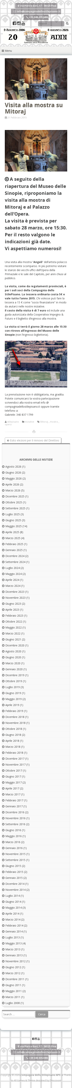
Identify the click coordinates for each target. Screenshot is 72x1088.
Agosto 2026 (13, 466)
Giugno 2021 (13, 639)
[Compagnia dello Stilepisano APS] (36, 42)
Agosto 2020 (13, 651)
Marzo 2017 (12, 794)
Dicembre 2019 (14, 675)
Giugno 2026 (13, 472)
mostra (54, 421)
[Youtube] (23, 24)
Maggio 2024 (13, 574)
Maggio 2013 (13, 943)
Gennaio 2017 (14, 806)
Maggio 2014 (13, 907)
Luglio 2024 (12, 568)
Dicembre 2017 (14, 758)
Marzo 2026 (12, 490)
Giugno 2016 (13, 830)
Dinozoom (55, 1080)
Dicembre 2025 (14, 496)
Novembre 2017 (15, 764)
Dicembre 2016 (14, 812)
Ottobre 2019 (13, 681)
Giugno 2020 (13, 657)
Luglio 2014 (12, 895)
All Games (19, 1080)
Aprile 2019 (12, 705)
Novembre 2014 (15, 890)
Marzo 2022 (12, 633)
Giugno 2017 (13, 776)
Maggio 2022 (13, 627)
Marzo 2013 (12, 949)
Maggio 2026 (13, 478)
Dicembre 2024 (14, 556)
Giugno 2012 (13, 967)
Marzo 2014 (12, 919)
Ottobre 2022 (13, 621)
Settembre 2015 (15, 860)
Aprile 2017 (12, 788)
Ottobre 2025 (13, 502)
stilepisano (13, 421)
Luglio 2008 (12, 1003)
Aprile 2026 (12, 484)
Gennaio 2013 (14, 955)
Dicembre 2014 (14, 884)
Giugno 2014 (13, 901)
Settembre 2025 (15, 508)
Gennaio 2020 (14, 669)
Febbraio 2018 (14, 752)
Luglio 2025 (12, 514)
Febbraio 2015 (14, 872)
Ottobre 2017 (13, 770)
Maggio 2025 (13, 526)
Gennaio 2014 (14, 931)
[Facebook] (15, 24)
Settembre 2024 (15, 562)
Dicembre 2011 (14, 979)
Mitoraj (44, 421)
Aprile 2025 (12, 532)
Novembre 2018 (15, 723)
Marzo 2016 (12, 842)
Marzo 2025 (12, 538)
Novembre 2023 (15, 597)
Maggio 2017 (13, 782)
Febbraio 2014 (14, 925)
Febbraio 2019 (14, 711)
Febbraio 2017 (14, 800)
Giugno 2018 (13, 735)
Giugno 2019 (13, 693)
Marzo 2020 (12, 663)
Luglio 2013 (12, 937)
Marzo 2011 (12, 997)
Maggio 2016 (13, 836)
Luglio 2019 (12, 687)
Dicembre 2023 (14, 592)
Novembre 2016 (15, 818)
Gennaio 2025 (14, 550)
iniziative (29, 421)
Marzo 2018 (12, 746)
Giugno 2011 (13, 985)
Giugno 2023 (13, 603)
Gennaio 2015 (14, 878)
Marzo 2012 (12, 973)
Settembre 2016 (15, 824)
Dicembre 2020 (14, 645)
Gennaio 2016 (14, 848)
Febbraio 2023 (14, 615)
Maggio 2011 (13, 991)
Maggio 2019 (13, 699)
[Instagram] (19, 24)
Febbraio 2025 (14, 544)
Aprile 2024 (12, 580)
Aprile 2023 (12, 609)
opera (8, 424)
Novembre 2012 (15, 961)
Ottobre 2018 (13, 729)
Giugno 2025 (13, 520)
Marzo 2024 (12, 586)
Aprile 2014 (12, 913)
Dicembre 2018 (14, 717)
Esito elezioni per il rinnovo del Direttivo (34, 440)
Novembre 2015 (15, 854)
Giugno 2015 (13, 866)
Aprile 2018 (12, 741)
